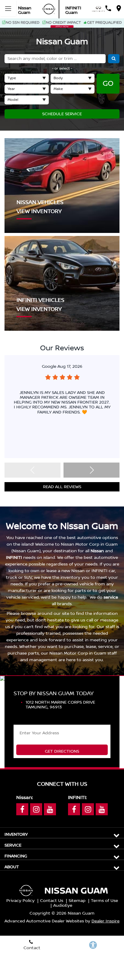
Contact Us (51, 900)
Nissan (97, 551)
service (111, 597)
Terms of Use (104, 900)
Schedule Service (62, 114)
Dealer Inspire (105, 921)
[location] (118, 8)
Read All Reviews (62, 487)
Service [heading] (13, 845)
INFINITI (14, 557)
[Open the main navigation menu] (8, 8)
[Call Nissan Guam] (108, 8)
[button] (91, 470)
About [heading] (12, 867)
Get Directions (62, 751)
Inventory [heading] (16, 834)
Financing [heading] (16, 856)
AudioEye (62, 905)
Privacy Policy (20, 900)
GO (108, 83)
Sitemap (77, 900)
